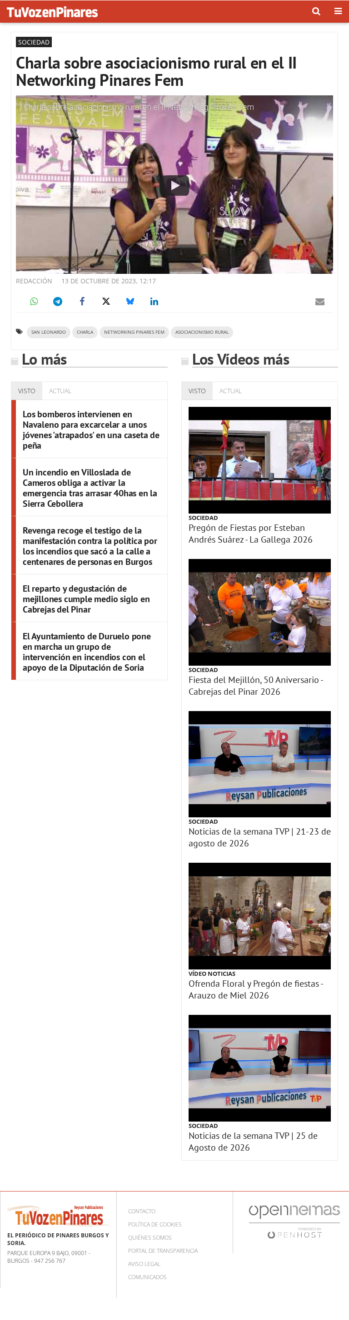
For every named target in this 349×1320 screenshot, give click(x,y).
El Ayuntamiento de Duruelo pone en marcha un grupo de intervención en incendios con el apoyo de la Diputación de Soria (87, 651)
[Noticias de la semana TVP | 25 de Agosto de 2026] (260, 1068)
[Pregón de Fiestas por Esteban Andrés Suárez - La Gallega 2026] (260, 460)
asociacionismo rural (202, 332)
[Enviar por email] (320, 301)
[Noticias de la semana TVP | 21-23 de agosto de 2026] (260, 764)
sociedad (203, 518)
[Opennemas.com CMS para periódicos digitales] (294, 1222)
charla (85, 332)
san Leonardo (48, 332)
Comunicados (147, 1277)
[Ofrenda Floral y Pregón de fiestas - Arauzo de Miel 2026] (260, 916)
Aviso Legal (144, 1264)
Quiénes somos (150, 1237)
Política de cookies (155, 1224)
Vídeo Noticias (212, 973)
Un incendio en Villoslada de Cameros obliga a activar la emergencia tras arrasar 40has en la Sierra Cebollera (90, 487)
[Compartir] (34, 301)
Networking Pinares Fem (134, 332)
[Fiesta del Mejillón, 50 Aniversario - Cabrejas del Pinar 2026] (260, 612)
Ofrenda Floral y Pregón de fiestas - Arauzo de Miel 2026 (256, 989)
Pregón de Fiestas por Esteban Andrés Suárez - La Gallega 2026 (251, 533)
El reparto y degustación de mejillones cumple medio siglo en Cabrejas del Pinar (86, 599)
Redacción (34, 281)
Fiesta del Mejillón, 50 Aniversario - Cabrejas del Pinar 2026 (256, 685)
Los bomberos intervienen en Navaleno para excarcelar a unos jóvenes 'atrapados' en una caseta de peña (91, 429)
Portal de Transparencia (163, 1251)
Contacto (141, 1211)
